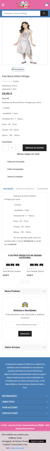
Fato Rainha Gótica (35, 271)
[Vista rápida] (17, 265)
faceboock (28, 241)
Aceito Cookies (37, 441)
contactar (12, 244)
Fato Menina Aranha (12, 271)
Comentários (43, 189)
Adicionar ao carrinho (34, 148)
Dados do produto (25, 189)
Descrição (8, 189)
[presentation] (22, 282)
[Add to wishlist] (8, 265)
